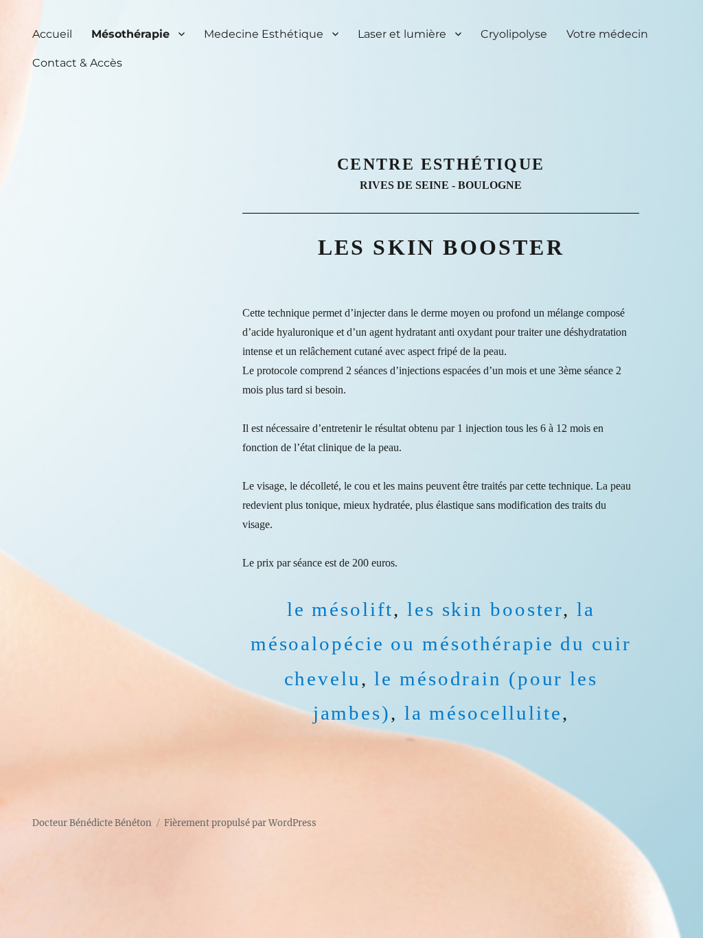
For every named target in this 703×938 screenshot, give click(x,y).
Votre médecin (607, 34)
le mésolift (340, 609)
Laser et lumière (402, 34)
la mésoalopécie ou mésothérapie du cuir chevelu (441, 643)
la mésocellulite (483, 713)
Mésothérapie (130, 34)
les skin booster (485, 609)
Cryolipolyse (514, 34)
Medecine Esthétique (263, 34)
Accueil (52, 34)
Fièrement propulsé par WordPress (240, 823)
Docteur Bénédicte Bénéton (92, 823)
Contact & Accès (77, 62)
